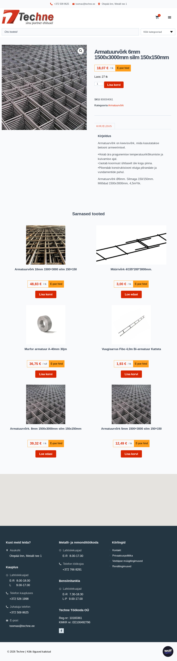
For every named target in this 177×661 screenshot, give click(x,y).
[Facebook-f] (61, 630)
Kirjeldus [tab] (104, 126)
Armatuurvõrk (116, 105)
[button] (81, 51)
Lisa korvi (114, 84)
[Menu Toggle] (169, 17)
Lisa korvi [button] (46, 294)
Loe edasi (131, 294)
